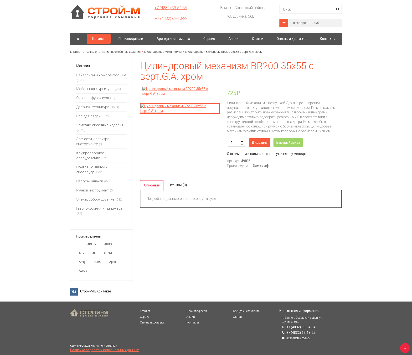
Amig (82, 262)
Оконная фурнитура (92, 98)
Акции (190, 316)
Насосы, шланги (89, 181)
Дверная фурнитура (92, 107)
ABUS (108, 244)
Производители (196, 311)
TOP (403, 346)
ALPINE (108, 253)
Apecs (83, 270)
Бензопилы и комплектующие (101, 75)
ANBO (97, 262)
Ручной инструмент (92, 190)
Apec (112, 262)
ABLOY (91, 244)
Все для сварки (89, 116)
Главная (76, 51)
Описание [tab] (152, 185)
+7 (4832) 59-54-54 (170, 7)
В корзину (260, 142)
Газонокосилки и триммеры (99, 208)
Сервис (144, 316)
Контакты (192, 322)
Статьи (237, 316)
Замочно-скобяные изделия (121, 51)
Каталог (92, 51)
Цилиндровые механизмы (163, 51)
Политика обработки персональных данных (104, 350)
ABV (81, 253)
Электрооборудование (95, 199)
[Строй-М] (78, 39)
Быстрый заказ (288, 142)
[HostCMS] (105, 7)
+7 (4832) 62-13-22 (171, 18)
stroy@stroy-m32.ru (298, 337)
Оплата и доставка (152, 322)
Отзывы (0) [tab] (178, 185)
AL (94, 253)
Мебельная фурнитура (94, 89)
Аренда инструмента (246, 311)
